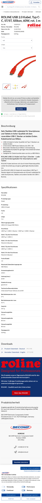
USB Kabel (38, 12)
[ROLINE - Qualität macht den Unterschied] (21, 366)
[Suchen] (39, 6)
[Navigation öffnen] (2, 6)
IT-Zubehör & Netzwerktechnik (11, 12)
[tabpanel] (21, 67)
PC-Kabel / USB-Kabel (27, 12)
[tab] (7, 87)
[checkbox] (3, 487)
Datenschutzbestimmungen (32, 471)
